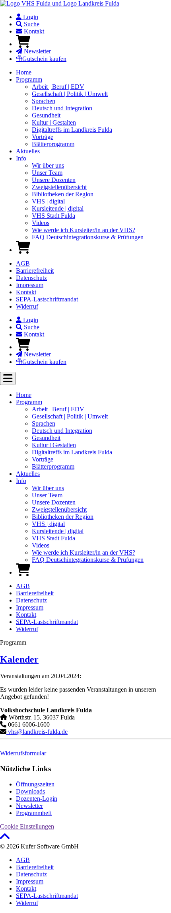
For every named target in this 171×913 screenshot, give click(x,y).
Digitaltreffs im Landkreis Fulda (72, 129)
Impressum (29, 285)
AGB (23, 263)
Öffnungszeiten (35, 784)
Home (23, 72)
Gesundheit (46, 115)
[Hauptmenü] (8, 378)
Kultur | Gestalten (54, 122)
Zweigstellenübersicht (59, 187)
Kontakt (33, 31)
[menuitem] (93, 17)
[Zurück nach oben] (5, 839)
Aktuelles (28, 151)
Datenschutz (31, 277)
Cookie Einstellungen (27, 826)
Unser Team (47, 172)
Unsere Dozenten (54, 179)
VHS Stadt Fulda (53, 215)
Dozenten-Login (36, 798)
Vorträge (42, 136)
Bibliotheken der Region (62, 194)
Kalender (19, 659)
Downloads (30, 791)
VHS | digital (48, 201)
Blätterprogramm (53, 144)
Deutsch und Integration (62, 108)
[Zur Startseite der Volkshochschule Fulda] (59, 3)
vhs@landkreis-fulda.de (37, 731)
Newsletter (36, 51)
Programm (29, 79)
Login (29, 17)
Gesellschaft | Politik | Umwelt (70, 93)
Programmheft (34, 812)
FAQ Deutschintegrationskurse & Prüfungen (88, 237)
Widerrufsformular (23, 753)
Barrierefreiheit (35, 270)
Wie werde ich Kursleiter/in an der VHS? (83, 230)
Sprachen (43, 101)
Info (21, 158)
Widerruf (27, 306)
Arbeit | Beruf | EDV (58, 86)
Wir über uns (48, 165)
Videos (40, 222)
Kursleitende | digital (58, 208)
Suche (30, 24)
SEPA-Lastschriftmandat (47, 299)
